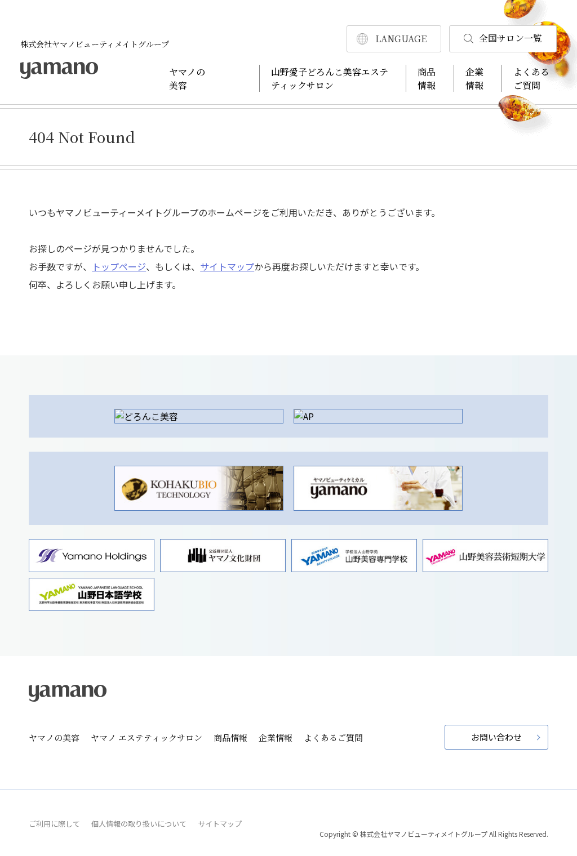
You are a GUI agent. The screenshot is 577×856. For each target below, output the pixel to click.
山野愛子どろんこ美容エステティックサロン (329, 78)
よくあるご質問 (531, 78)
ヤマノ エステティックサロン (146, 737)
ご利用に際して (54, 823)
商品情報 (427, 78)
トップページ (119, 266)
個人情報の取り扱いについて (139, 823)
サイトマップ (227, 266)
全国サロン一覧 (510, 38)
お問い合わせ (496, 737)
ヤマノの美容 (187, 78)
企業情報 (474, 78)
